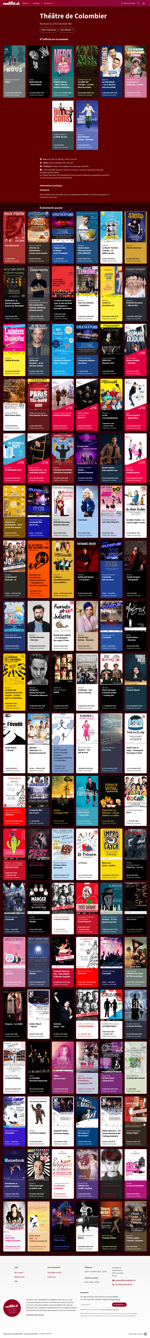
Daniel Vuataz (115, 1299)
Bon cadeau (18, 1272)
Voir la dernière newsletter (110, 1309)
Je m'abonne (118, 1304)
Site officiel (65, 29)
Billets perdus (19, 1277)
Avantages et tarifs (54, 1272)
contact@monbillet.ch (125, 1280)
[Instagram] (145, 1334)
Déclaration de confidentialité (13, 1334)
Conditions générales (31, 1334)
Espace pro (52, 1277)
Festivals (36, 3)
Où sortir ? (48, 3)
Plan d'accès (47, 29)
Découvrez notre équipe (35, 1315)
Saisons (25, 3)
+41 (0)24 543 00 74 (123, 1284)
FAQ (15, 1281)
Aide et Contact (129, 3)
